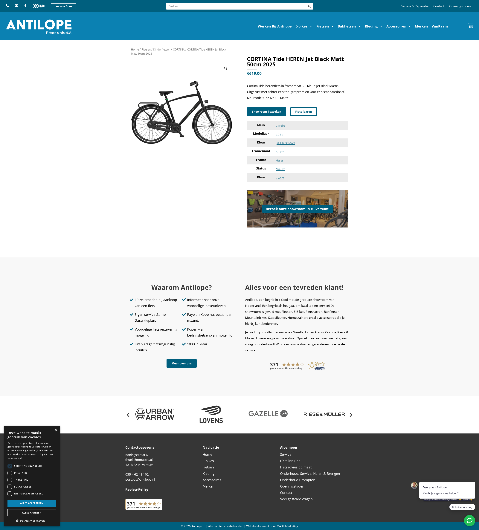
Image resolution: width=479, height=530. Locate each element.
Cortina (281, 125)
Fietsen (322, 26)
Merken (421, 26)
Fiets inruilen (290, 461)
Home (135, 49)
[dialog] (32, 476)
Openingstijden (460, 6)
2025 (279, 134)
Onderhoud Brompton (297, 480)
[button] (225, 68)
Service (285, 454)
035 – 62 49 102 (137, 474)
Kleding (371, 26)
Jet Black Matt (285, 143)
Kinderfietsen (161, 49)
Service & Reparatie (414, 6)
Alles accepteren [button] (31, 503)
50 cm (280, 151)
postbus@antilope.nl (140, 479)
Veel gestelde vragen (296, 499)
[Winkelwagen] (470, 25)
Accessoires (396, 26)
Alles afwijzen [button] (32, 512)
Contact (438, 6)
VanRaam (440, 26)
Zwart (280, 178)
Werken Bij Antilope (275, 26)
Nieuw (280, 169)
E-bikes (301, 26)
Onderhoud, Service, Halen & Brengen (310, 473)
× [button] (55, 430)
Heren (280, 160)
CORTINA (178, 49)
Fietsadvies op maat (296, 467)
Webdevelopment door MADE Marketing (272, 526)
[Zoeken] (309, 6)
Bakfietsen (347, 26)
